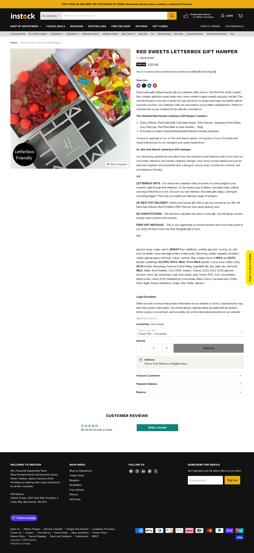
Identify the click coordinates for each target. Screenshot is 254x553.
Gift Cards (160, 26)
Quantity (140, 341)
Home (13, 42)
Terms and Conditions (61, 536)
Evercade (178, 34)
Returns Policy (17, 536)
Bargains (76, 26)
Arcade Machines (195, 34)
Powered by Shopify (20, 543)
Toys (232, 34)
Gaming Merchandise (216, 34)
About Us (15, 529)
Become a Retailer (53, 529)
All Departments (17, 34)
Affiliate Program (31, 529)
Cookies (29, 532)
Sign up (232, 480)
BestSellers (97, 26)
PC (152, 34)
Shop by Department (25, 26)
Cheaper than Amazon (77, 529)
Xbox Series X (128, 34)
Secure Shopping (37, 536)
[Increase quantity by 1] (167, 348)
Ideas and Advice (80, 532)
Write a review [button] (157, 427)
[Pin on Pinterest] (155, 85)
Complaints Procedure (103, 529)
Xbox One (143, 34)
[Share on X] (144, 85)
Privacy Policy (99, 532)
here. (217, 206)
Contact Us (16, 532)
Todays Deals (55, 26)
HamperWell (147, 57)
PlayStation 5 (56, 34)
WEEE (95, 536)
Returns (141, 26)
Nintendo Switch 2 (90, 34)
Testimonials (234, 26)
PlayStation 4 (72, 34)
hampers (212, 195)
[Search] (172, 16)
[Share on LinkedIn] (149, 85)
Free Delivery (120, 26)
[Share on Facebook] (138, 85)
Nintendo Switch (110, 34)
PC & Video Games (38, 34)
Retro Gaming (164, 34)
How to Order (210, 26)
